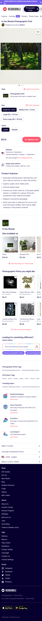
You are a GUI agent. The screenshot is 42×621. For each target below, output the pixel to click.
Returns (4, 539)
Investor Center (7, 507)
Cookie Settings (7, 559)
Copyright (5, 553)
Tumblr (7, 578)
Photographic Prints (9, 367)
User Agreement (7, 595)
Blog (3, 482)
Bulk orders (6, 495)
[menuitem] (4, 16)
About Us (5, 504)
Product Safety (7, 549)
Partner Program (8, 511)
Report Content (7, 446)
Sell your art (6, 517)
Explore (4, 16)
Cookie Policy (29, 598)
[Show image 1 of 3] (19, 85)
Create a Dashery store (10, 527)
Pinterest (8, 582)
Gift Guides (6, 472)
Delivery (5, 536)
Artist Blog (5, 524)
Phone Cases (34, 16)
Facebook (8, 572)
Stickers (24, 16)
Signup (4, 492)
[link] (13, 353)
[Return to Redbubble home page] (12, 9)
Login (4, 489)
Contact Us (6, 556)
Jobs (3, 521)
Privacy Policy (17, 595)
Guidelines (5, 546)
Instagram (8, 568)
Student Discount (8, 485)
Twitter (7, 575)
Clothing (14, 16)
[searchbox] (21, 346)
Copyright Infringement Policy (13, 452)
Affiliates (5, 514)
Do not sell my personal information (13, 598)
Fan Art (4, 475)
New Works (6, 478)
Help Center (6, 543)
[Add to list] (38, 32)
